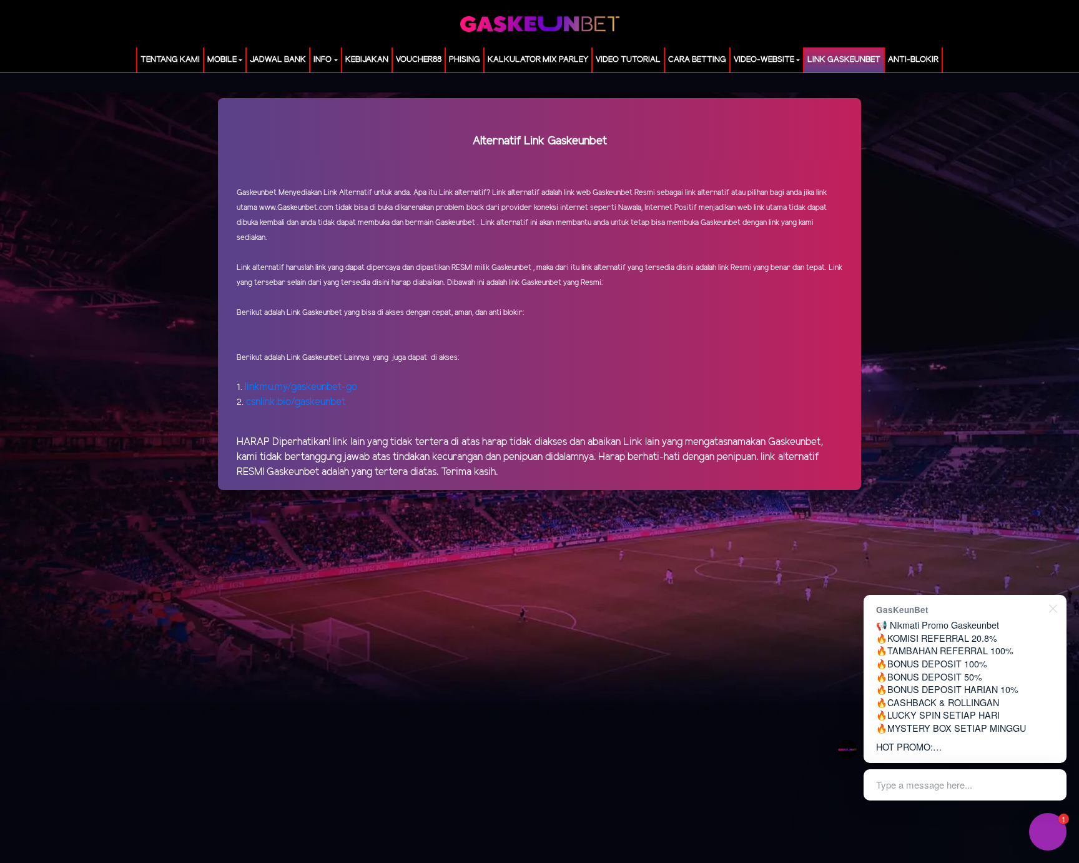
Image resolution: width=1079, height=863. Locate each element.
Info (322, 59)
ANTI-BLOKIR (913, 59)
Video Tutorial (628, 59)
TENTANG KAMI (170, 59)
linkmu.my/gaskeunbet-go (301, 387)
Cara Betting (697, 59)
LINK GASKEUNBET (843, 59)
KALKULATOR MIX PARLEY (538, 59)
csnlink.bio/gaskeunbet (295, 402)
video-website (764, 59)
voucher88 (418, 59)
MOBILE (222, 59)
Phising (464, 59)
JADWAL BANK (278, 59)
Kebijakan (366, 59)
